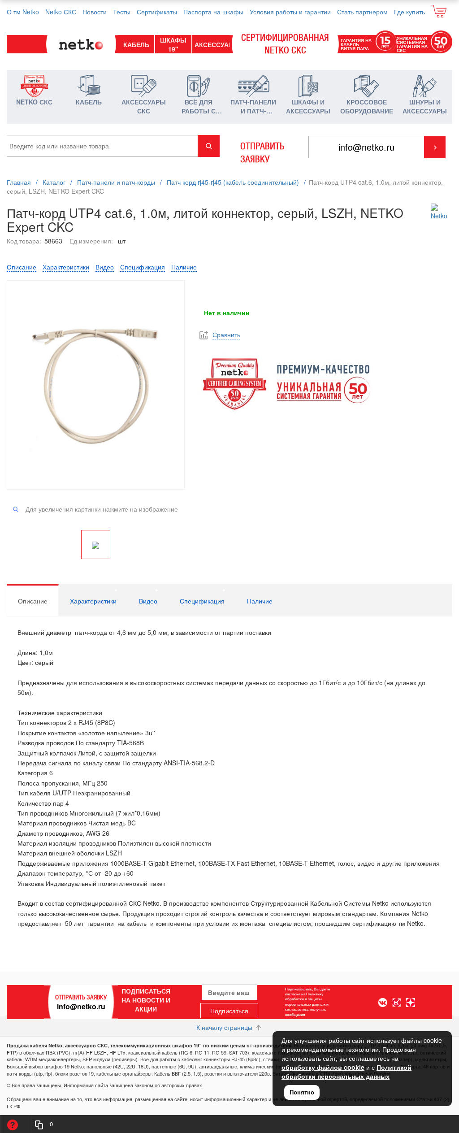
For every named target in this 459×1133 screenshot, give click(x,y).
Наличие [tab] (260, 600)
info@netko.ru (81, 1006)
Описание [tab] (33, 600)
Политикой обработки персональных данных (346, 1072)
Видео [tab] (148, 600)
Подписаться (229, 1010)
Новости (94, 11)
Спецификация (142, 266)
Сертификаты (157, 11)
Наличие (184, 266)
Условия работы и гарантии (290, 11)
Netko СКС (60, 11)
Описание (21, 266)
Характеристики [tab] (93, 600)
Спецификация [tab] (202, 600)
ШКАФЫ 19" (173, 44)
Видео (104, 266)
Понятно (302, 1092)
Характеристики (66, 266)
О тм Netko (23, 11)
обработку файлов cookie (322, 1067)
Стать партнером (362, 11)
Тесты (121, 11)
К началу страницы (225, 1027)
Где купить (409, 11)
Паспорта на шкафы (213, 11)
